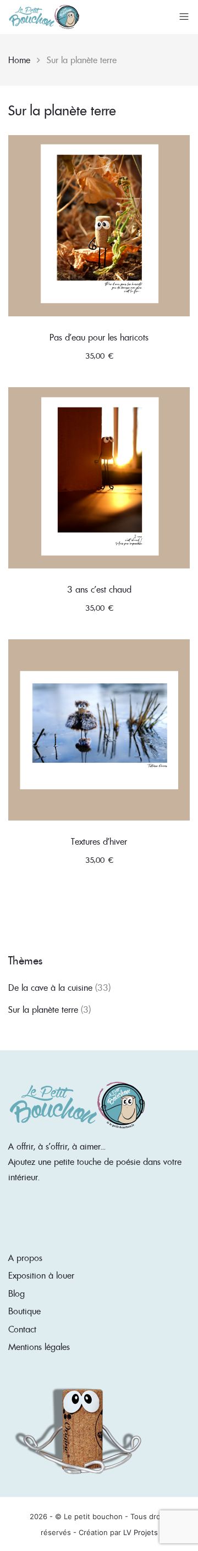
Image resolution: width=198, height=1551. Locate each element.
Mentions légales (39, 1346)
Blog (16, 1293)
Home (19, 59)
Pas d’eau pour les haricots (99, 337)
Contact (22, 1329)
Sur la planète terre (43, 1009)
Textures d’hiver (99, 841)
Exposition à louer (41, 1275)
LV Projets (140, 1532)
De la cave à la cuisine (50, 987)
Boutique (24, 1310)
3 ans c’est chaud (99, 589)
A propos (25, 1257)
